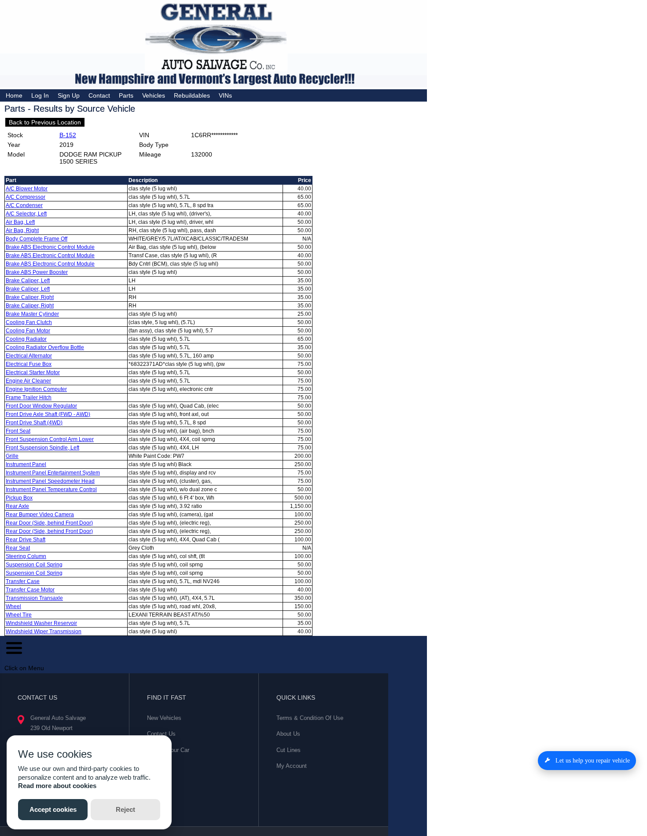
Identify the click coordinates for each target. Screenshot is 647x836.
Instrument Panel (26, 464)
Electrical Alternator (29, 356)
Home (14, 95)
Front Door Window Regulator (41, 406)
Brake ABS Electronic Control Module (50, 247)
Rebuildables (192, 95)
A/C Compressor (25, 197)
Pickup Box (19, 498)
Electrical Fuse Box (28, 364)
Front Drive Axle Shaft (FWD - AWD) (48, 414)
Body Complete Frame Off (36, 239)
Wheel (13, 606)
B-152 (67, 135)
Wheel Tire (19, 615)
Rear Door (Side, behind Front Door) (49, 523)
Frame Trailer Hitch (28, 397)
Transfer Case (23, 581)
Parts (126, 95)
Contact (99, 95)
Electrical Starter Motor (33, 372)
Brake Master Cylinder (32, 314)
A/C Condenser (24, 205)
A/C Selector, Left (26, 214)
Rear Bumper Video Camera (40, 514)
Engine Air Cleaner (28, 381)
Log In (40, 95)
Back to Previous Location (45, 122)
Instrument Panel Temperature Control (51, 489)
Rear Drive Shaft (25, 540)
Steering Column (26, 556)
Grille (12, 456)
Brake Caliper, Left (28, 280)
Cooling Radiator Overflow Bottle (45, 347)
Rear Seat (18, 548)
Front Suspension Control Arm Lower (50, 439)
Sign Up (69, 95)
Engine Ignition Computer (36, 389)
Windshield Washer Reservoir (41, 623)
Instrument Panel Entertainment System (53, 473)
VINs (225, 95)
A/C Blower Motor (27, 189)
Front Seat (18, 431)
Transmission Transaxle (34, 598)
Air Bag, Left (20, 222)
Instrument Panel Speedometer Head (50, 481)
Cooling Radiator (26, 339)
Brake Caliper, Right (30, 297)
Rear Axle (17, 506)
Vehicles (153, 95)
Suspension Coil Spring (34, 565)
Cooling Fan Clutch (29, 322)
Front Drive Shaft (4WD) (34, 423)
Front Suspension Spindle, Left (42, 448)
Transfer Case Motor (30, 590)
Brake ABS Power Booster (37, 272)
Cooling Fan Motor (28, 331)
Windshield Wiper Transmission (43, 631)
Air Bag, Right (22, 230)
